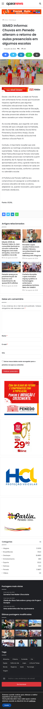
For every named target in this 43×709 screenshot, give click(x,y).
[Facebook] (5, 55)
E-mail (5, 344)
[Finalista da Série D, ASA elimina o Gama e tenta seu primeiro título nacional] (8, 624)
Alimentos (6, 659)
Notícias (6, 566)
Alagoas (6, 548)
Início (6, 20)
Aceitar (6, 705)
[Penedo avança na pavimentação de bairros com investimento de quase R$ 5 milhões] (11, 267)
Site (3, 353)
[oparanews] (15, 3)
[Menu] (3, 4)
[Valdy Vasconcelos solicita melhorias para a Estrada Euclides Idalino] (21, 643)
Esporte (6, 562)
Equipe (5, 663)
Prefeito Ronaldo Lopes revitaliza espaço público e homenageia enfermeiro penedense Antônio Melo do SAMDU (30, 280)
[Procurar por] (40, 4)
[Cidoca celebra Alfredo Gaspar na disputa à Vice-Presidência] (35, 643)
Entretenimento (9, 559)
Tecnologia (30, 667)
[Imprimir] (36, 55)
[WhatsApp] (28, 55)
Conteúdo (24, 659)
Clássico (15, 659)
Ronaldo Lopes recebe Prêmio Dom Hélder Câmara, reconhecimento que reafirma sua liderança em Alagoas (31, 250)
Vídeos (5, 573)
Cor (32, 659)
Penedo (6, 569)
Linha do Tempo (34, 663)
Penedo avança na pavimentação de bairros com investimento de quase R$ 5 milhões (10, 278)
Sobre (22, 667)
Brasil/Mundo (8, 552)
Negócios (14, 667)
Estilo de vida (15, 663)
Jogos (24, 663)
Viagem (5, 671)
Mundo (5, 667)
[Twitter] (13, 55)
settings (32, 701)
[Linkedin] (21, 55)
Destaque (12, 20)
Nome (4, 336)
